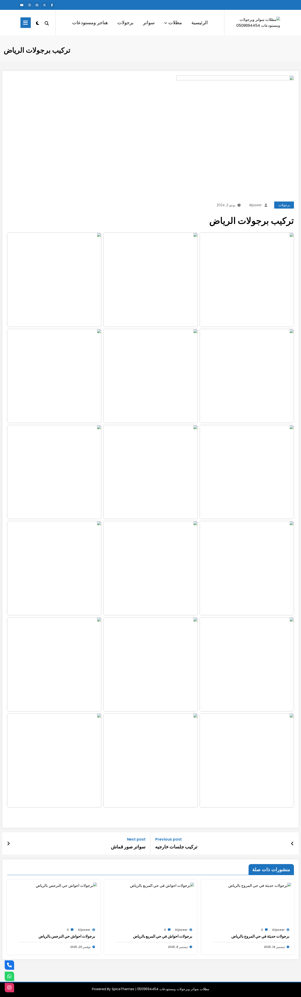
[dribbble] (37, 5)
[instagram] (29, 5)
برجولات (125, 22)
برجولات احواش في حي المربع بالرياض (162, 936)
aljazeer (255, 205)
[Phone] (9, 965)
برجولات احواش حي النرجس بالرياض (67, 936)
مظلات (175, 22)
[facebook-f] (52, 5)
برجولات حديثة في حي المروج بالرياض (260, 936)
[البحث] (47, 22)
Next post (136, 839)
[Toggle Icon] (25, 22)
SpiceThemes (123, 989)
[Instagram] (9, 987)
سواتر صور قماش (128, 846)
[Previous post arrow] (292, 843)
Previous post (168, 839)
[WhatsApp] (9, 976)
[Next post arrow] (8, 843)
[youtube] (22, 5)
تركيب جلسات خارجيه (176, 846)
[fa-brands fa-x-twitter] (44, 5)
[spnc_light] (37, 22)
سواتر (149, 22)
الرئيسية (199, 22)
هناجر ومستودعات (90, 22)
